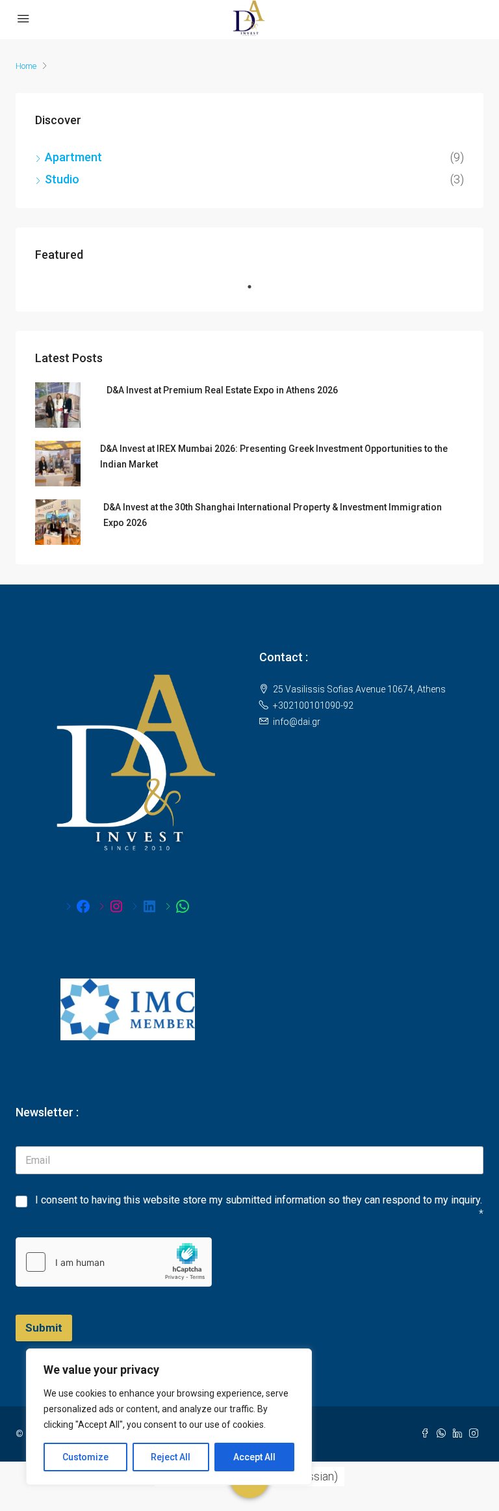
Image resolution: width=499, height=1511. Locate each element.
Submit (43, 1327)
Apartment (73, 157)
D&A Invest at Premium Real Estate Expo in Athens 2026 (222, 390)
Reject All (170, 1457)
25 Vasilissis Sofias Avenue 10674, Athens (359, 689)
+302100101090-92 (313, 705)
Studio (62, 179)
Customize (85, 1457)
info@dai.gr (296, 721)
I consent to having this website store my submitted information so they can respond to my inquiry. (258, 1200)
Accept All (254, 1457)
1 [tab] (256, 291)
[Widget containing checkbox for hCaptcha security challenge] (114, 1262)
